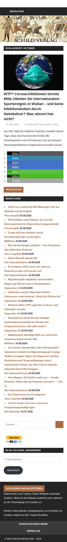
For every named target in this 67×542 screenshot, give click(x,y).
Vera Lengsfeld (12, 253)
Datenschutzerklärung (33, 524)
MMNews (9, 241)
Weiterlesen (13, 189)
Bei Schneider (12, 411)
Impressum (33, 531)
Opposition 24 (12, 288)
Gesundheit (45, 124)
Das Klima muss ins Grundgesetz (27, 394)
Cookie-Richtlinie (39, 515)
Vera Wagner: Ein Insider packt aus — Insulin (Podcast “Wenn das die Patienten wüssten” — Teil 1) (33, 381)
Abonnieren (13, 470)
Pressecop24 (11, 215)
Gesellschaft (31, 124)
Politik (55, 124)
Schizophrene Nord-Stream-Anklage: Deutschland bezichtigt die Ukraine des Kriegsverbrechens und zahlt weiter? (27, 322)
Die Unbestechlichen (16, 262)
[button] (13, 153)
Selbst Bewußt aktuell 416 (22, 258)
